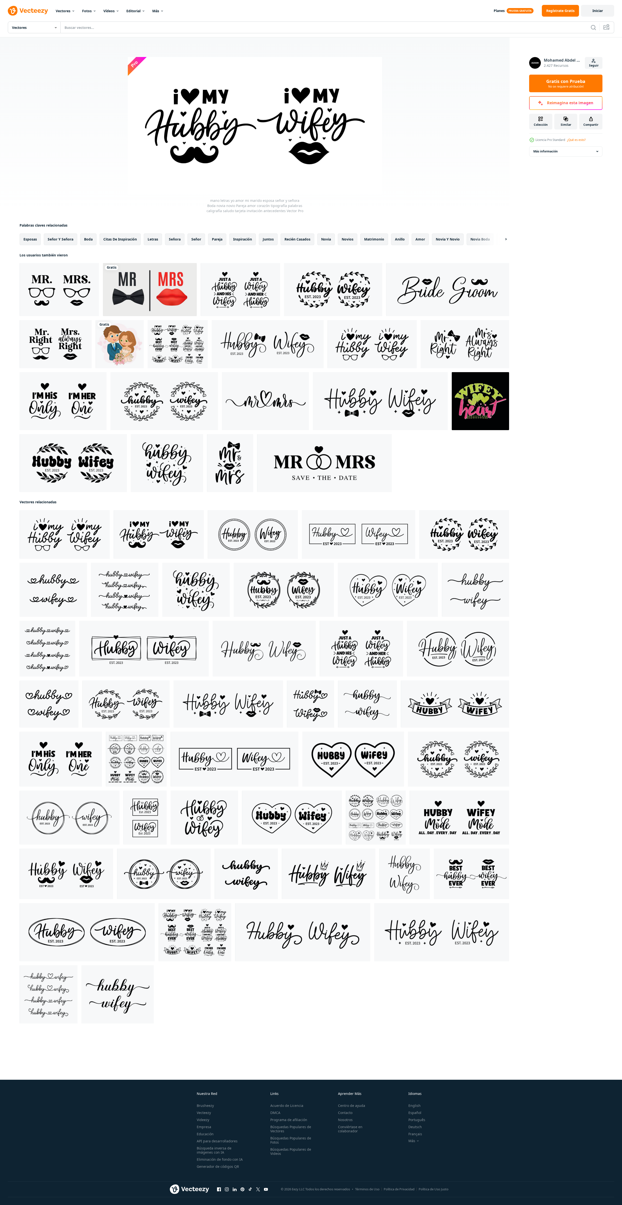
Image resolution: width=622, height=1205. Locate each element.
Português (416, 1119)
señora (175, 239)
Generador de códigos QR (218, 1166)
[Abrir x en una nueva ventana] (258, 1189)
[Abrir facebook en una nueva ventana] (219, 1189)
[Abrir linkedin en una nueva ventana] (235, 1189)
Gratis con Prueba (565, 83)
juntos (268, 239)
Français (415, 1134)
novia (326, 239)
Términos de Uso (367, 1189)
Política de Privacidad (399, 1189)
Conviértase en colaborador (350, 1129)
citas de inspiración (120, 239)
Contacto (345, 1112)
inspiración (242, 239)
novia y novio (448, 239)
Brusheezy (205, 1105)
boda (88, 239)
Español (414, 1112)
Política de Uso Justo (433, 1189)
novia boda (480, 239)
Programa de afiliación (288, 1119)
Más (155, 11)
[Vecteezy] (28, 11)
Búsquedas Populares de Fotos (290, 1140)
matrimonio (374, 239)
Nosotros (345, 1119)
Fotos (87, 11)
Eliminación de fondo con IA (220, 1159)
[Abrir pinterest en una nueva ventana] (242, 1189)
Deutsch (415, 1127)
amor (420, 239)
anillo (400, 239)
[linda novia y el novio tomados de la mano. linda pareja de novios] (120, 344)
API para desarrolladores (217, 1141)
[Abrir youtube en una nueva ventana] (266, 1189)
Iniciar (597, 10)
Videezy (203, 1119)
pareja (217, 239)
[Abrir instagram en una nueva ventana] (227, 1189)
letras (153, 239)
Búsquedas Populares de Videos (290, 1151)
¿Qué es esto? (576, 140)
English (414, 1105)
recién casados (297, 239)
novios (347, 239)
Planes (499, 10)
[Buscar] (593, 27)
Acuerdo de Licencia (286, 1105)
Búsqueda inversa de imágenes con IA (214, 1150)
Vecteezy (204, 1112)
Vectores (63, 11)
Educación (205, 1134)
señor (196, 239)
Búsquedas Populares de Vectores (290, 1129)
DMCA (275, 1112)
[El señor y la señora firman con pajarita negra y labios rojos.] (150, 289)
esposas (30, 239)
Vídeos (109, 11)
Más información (545, 151)
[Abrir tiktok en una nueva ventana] (250, 1189)
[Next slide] (502, 239)
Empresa (204, 1127)
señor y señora (60, 239)
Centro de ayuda (351, 1105)
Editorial (133, 11)
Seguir (594, 65)
